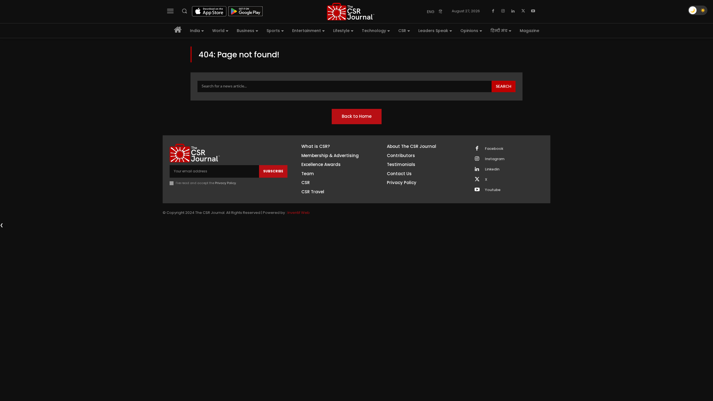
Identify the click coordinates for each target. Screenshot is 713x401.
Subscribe (273, 171)
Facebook (494, 148)
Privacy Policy (225, 183)
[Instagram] (503, 11)
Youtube (492, 189)
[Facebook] (493, 11)
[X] (523, 11)
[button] (184, 11)
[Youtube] (533, 11)
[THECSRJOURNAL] (350, 11)
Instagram (494, 159)
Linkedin (492, 169)
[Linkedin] (513, 11)
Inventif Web (298, 212)
